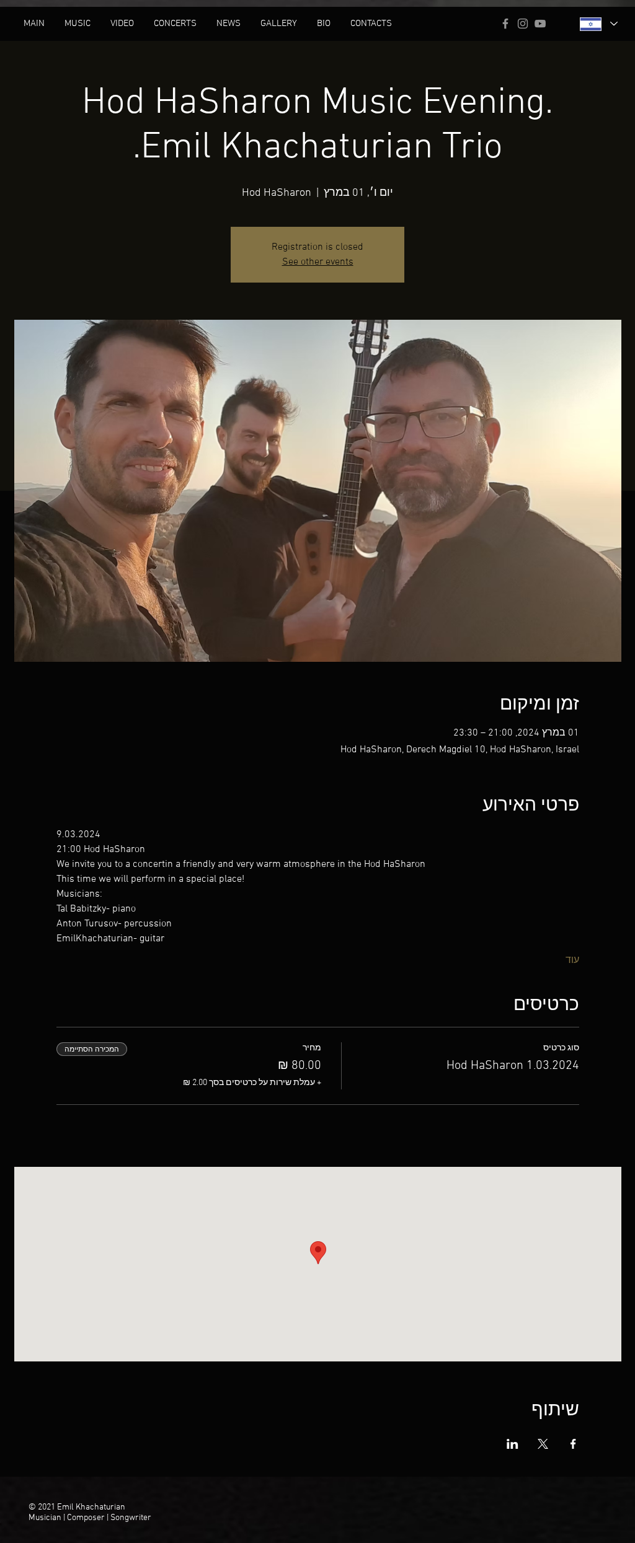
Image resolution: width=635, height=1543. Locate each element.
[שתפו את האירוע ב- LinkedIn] (512, 1444)
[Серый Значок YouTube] (540, 23)
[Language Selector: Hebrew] (598, 24)
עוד (572, 960)
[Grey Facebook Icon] (505, 23)
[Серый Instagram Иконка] (523, 23)
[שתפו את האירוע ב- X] (543, 1444)
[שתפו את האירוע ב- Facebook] (573, 1444)
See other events (317, 262)
